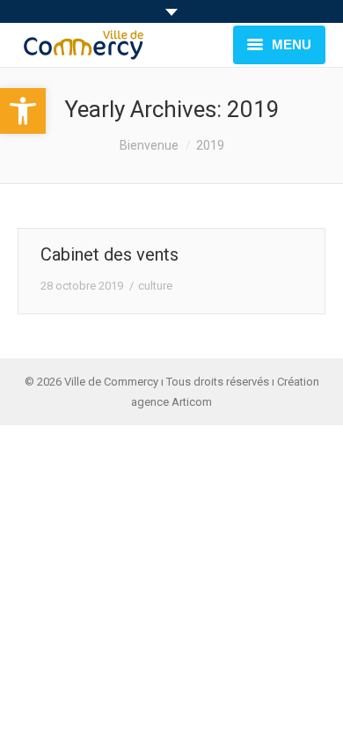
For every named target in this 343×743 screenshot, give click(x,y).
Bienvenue (149, 145)
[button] (23, 111)
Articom (192, 401)
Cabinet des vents (109, 254)
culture (155, 285)
